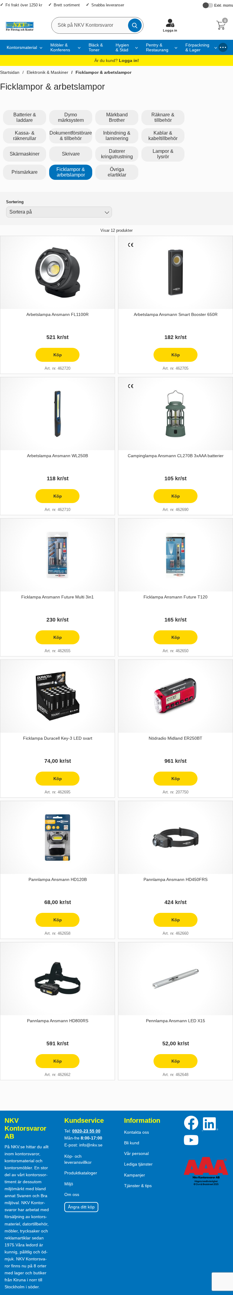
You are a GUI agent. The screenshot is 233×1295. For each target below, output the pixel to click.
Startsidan (9, 72)
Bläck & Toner (96, 47)
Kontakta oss (136, 1132)
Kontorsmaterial (22, 47)
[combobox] (59, 212)
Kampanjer (134, 1175)
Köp (48, 357)
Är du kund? (116, 60)
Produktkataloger (80, 1172)
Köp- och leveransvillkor (78, 1159)
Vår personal (136, 1153)
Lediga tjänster (138, 1164)
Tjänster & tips (138, 1185)
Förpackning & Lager (197, 47)
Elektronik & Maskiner (47, 72)
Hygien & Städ (122, 47)
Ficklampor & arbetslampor (103, 72)
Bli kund (131, 1142)
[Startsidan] (18, 25)
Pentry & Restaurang (157, 47)
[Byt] (106, 213)
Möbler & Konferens (60, 47)
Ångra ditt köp (81, 1206)
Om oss (71, 1194)
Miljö (68, 1183)
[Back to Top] (222, 1255)
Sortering (15, 202)
